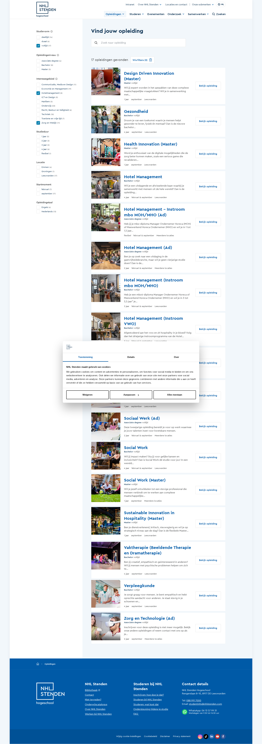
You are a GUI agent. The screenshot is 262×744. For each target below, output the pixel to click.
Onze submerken (201, 4)
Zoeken (221, 14)
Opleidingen (113, 14)
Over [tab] (176, 357)
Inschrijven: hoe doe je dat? (148, 695)
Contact (89, 695)
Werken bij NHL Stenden (98, 714)
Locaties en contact (176, 4)
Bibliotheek (91, 690)
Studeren (135, 14)
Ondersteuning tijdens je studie (150, 709)
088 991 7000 (193, 700)
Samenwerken (197, 14)
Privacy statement (181, 736)
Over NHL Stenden (148, 4)
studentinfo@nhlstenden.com (205, 704)
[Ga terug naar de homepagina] (37, 664)
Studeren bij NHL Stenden (147, 699)
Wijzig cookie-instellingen (128, 736)
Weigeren (87, 394)
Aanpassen (129, 394)
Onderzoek (174, 14)
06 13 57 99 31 (209, 710)
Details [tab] (131, 357)
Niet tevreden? (93, 699)
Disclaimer (165, 736)
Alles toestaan (174, 394)
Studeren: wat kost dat (146, 704)
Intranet (130, 4)
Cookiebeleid (150, 736)
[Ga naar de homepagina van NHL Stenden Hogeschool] (46, 9)
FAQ (135, 714)
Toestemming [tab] (85, 357)
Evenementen (155, 14)
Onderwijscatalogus (96, 704)
